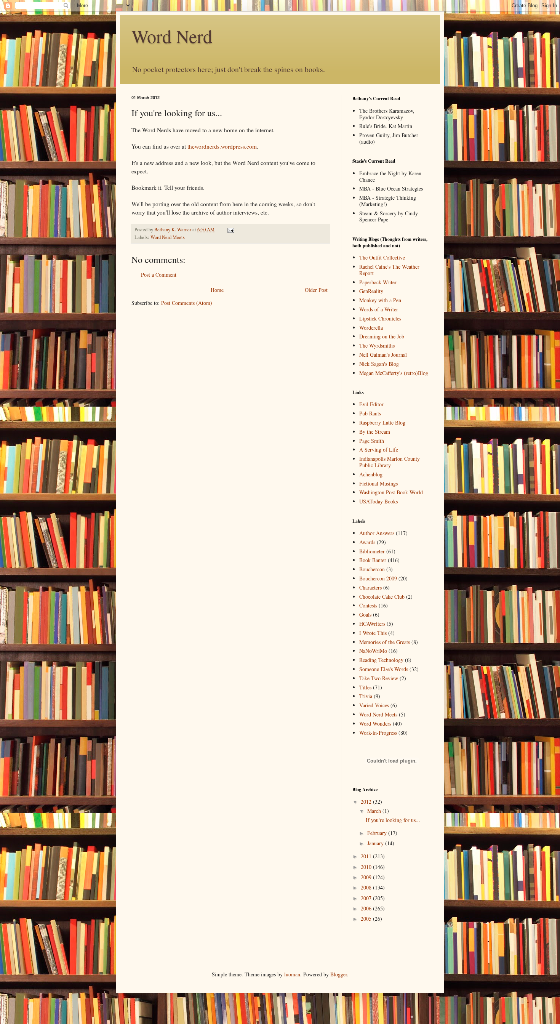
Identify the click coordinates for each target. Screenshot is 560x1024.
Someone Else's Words (383, 669)
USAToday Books (378, 501)
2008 (367, 887)
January (376, 843)
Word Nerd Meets (167, 237)
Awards (367, 542)
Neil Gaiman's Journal (383, 354)
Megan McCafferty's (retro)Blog (393, 373)
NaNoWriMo (373, 650)
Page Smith (371, 440)
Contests (368, 605)
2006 (367, 908)
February (377, 833)
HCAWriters (372, 623)
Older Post (316, 289)
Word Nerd (171, 36)
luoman (292, 974)
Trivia (365, 696)
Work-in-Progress (378, 732)
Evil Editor (371, 404)
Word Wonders (375, 723)
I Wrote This (373, 632)
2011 (367, 856)
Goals (365, 614)
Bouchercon (372, 569)
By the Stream (374, 431)
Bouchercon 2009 (378, 578)
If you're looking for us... (393, 820)
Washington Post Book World (391, 492)
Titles (365, 687)
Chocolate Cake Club (382, 596)
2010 (367, 866)
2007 (367, 898)
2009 (367, 877)
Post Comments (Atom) (186, 302)
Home (217, 289)
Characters (370, 587)
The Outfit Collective (382, 257)
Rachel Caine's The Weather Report (389, 270)
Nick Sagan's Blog (379, 363)
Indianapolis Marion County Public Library (389, 462)
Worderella (371, 327)
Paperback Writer (378, 282)
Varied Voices (374, 705)
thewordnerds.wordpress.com (222, 146)
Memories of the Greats (384, 642)
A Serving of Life (378, 449)
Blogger (338, 974)
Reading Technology (381, 659)
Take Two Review (378, 678)
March (374, 810)
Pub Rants (370, 413)
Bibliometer (372, 551)
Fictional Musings (378, 483)
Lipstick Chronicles (380, 318)
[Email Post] (230, 229)
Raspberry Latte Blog (382, 422)
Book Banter (372, 560)
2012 (367, 801)
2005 (367, 918)
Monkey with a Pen (380, 300)
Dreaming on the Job (381, 336)
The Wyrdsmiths (377, 345)
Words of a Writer (378, 309)
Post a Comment (158, 274)
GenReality (371, 291)
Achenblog (370, 474)
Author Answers (376, 533)
